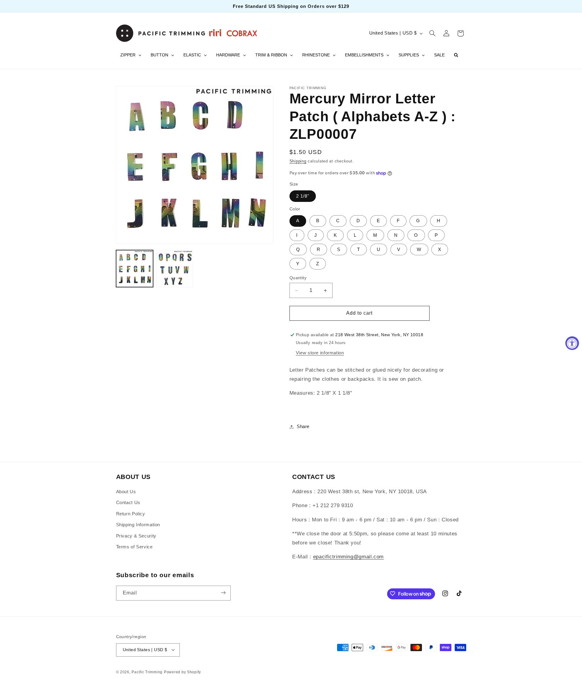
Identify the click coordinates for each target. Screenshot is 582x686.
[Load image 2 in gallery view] (174, 268)
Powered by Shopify (182, 672)
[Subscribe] (223, 592)
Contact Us (128, 502)
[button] (432, 33)
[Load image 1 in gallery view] (134, 268)
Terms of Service (134, 546)
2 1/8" (302, 196)
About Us (126, 491)
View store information (320, 352)
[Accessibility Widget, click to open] (572, 343)
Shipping (297, 161)
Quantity (297, 278)
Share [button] (303, 426)
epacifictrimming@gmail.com (348, 557)
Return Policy (130, 513)
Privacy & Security (136, 536)
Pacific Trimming (147, 672)
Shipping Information (138, 525)
